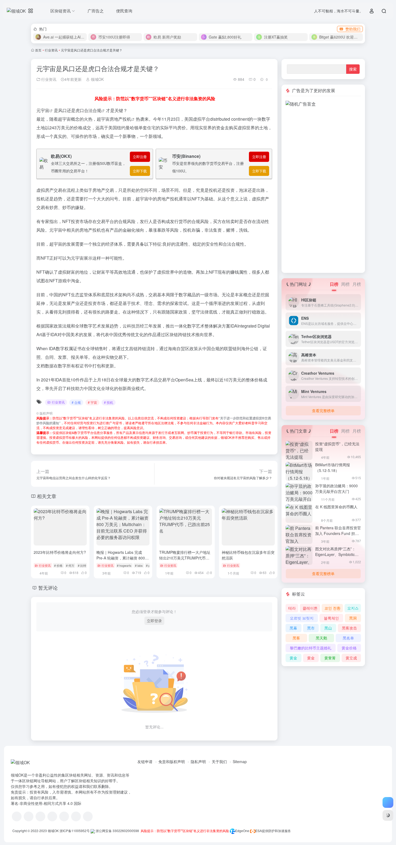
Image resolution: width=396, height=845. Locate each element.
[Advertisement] (323, 188)
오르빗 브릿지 (302, 618)
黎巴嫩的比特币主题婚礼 (310, 648)
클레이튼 (310, 608)
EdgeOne (242, 830)
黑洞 (353, 618)
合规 (97, 110)
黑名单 (348, 638)
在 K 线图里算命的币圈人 (336, 506)
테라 (292, 608)
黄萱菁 (330, 657)
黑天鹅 (321, 638)
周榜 (345, 284)
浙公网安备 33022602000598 (117, 830)
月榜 (356, 284)
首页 (38, 50)
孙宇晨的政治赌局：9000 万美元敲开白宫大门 (336, 488)
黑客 (296, 638)
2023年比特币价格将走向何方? (60, 552)
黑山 (328, 628)
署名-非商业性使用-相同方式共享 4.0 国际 (46, 803)
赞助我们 (352, 29)
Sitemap (240, 761)
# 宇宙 (92, 402)
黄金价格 (349, 648)
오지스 (353, 608)
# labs (139, 565)
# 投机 (108, 402)
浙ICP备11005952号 (75, 830)
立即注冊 (140, 156)
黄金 (293, 657)
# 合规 (76, 402)
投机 (127, 119)
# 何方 (70, 565)
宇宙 (45, 110)
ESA (258, 830)
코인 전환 (332, 608)
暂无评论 (48, 587)
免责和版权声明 (171, 761)
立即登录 (154, 620)
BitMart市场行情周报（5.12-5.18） (332, 467)
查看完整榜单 (323, 410)
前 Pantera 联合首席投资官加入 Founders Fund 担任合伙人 (338, 533)
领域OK (97, 79)
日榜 (334, 284)
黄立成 (351, 657)
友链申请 (144, 761)
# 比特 (82, 565)
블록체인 (331, 618)
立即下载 (140, 170)
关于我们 (219, 761)
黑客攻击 (349, 628)
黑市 (311, 628)
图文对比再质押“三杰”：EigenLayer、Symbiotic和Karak (337, 554)
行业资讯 (51, 50)
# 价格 (58, 565)
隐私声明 (198, 761)
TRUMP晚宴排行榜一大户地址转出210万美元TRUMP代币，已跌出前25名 (184, 558)
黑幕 (293, 628)
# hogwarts (124, 565)
